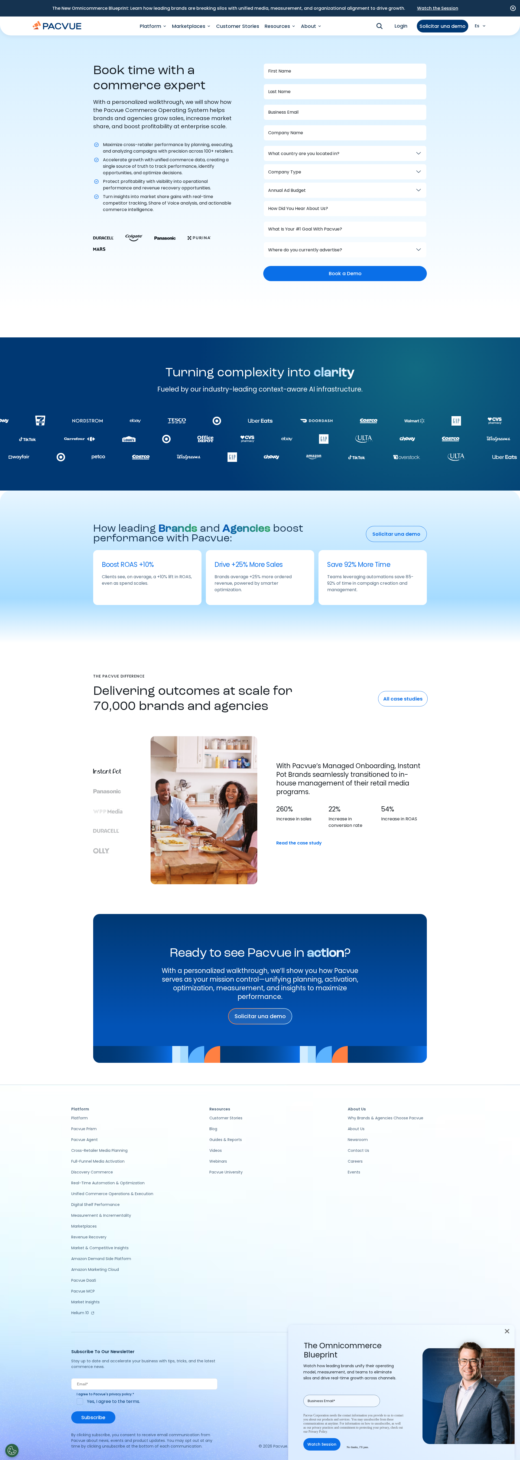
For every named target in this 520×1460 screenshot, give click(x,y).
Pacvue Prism (84, 1129)
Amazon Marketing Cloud (95, 1269)
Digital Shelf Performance (95, 1204)
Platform (79, 1118)
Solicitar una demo (443, 26)
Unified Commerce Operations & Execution (112, 1193)
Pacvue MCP (83, 1291)
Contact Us (358, 1150)
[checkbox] (144, 1401)
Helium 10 (80, 1313)
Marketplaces (84, 1226)
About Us (356, 1129)
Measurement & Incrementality (101, 1215)
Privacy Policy (317, 1431)
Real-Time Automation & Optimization (108, 1183)
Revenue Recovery (88, 1237)
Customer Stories (237, 26)
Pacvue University (226, 1172)
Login (401, 26)
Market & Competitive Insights (100, 1248)
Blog (213, 1129)
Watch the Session (437, 8)
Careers (355, 1161)
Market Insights (85, 1302)
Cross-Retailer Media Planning (99, 1150)
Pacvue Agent (84, 1139)
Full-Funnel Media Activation (98, 1161)
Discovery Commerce (92, 1172)
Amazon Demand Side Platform (101, 1258)
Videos (215, 1150)
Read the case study (299, 843)
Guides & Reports (225, 1139)
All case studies (402, 698)
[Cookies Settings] (12, 1450)
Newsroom (358, 1139)
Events (354, 1172)
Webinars (218, 1161)
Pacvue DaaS (83, 1280)
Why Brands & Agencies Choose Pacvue (385, 1118)
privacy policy (120, 1394)
